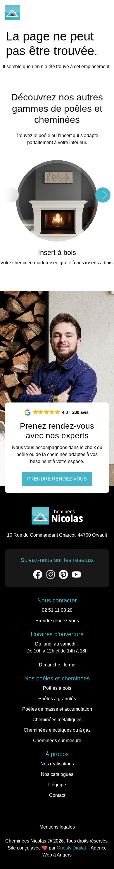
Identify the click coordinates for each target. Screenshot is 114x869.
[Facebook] (37, 574)
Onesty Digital (71, 847)
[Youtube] (76, 574)
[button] (102, 13)
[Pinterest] (63, 574)
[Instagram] (50, 574)
